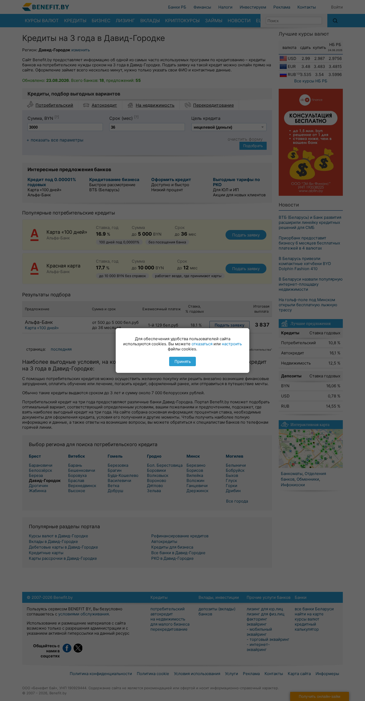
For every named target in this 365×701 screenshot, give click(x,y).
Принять (182, 361)
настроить (232, 343)
